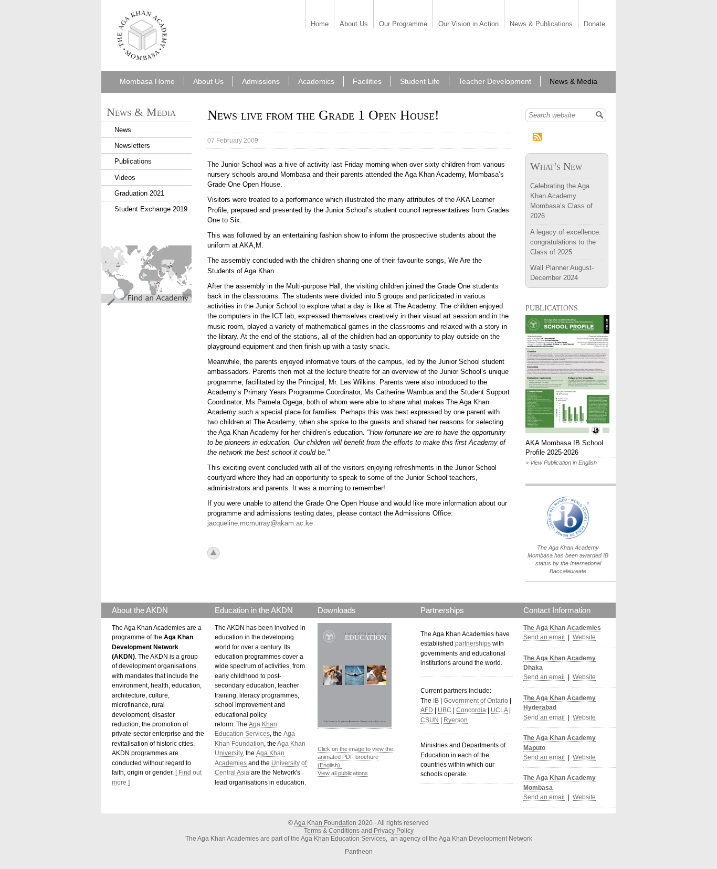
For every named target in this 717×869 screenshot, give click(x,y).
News (122, 130)
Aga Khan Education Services (343, 838)
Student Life (420, 81)
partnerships (473, 643)
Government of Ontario (476, 701)
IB (436, 701)
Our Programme (403, 24)
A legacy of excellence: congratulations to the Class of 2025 (565, 242)
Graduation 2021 (139, 193)
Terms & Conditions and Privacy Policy (359, 831)
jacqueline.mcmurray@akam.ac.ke (260, 523)
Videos (124, 177)
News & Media (573, 81)
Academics (316, 81)
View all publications (343, 773)
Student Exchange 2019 (150, 209)
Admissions (261, 81)
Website (584, 637)
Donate (594, 24)
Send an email (544, 637)
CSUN (429, 720)
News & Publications (541, 24)
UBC (444, 710)
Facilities (367, 81)
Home (320, 24)
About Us (354, 24)
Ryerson (456, 720)
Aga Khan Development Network (485, 838)
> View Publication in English (561, 462)
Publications (133, 161)
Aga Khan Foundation (325, 823)
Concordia (471, 710)
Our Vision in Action (468, 24)
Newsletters (132, 145)
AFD (426, 710)
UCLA (499, 710)
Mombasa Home (147, 81)
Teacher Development (494, 81)
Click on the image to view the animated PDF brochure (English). (355, 757)
